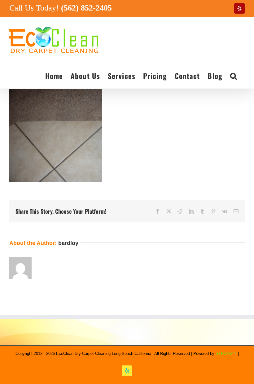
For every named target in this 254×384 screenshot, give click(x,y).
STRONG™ (226, 353)
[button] (233, 76)
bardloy (68, 243)
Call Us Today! (60, 7)
